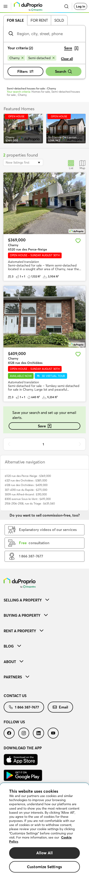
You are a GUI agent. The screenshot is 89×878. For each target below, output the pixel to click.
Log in (80, 6)
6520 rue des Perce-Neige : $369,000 (28, 476)
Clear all (67, 59)
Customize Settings (44, 866)
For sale (15, 20)
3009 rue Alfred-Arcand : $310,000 (26, 494)
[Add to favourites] (78, 240)
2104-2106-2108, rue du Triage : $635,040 (30, 503)
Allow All (44, 852)
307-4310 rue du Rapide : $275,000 (26, 489)
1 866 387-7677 (27, 707)
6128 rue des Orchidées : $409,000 (26, 485)
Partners (13, 677)
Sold (59, 20)
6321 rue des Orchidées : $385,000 (26, 480)
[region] (44, 830)
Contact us (15, 695)
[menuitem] (44, 600)
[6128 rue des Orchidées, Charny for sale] (44, 317)
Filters (22, 71)
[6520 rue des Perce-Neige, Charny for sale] (44, 203)
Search (60, 71)
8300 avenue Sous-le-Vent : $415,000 (28, 499)
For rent (39, 20)
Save (42, 426)
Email (63, 707)
